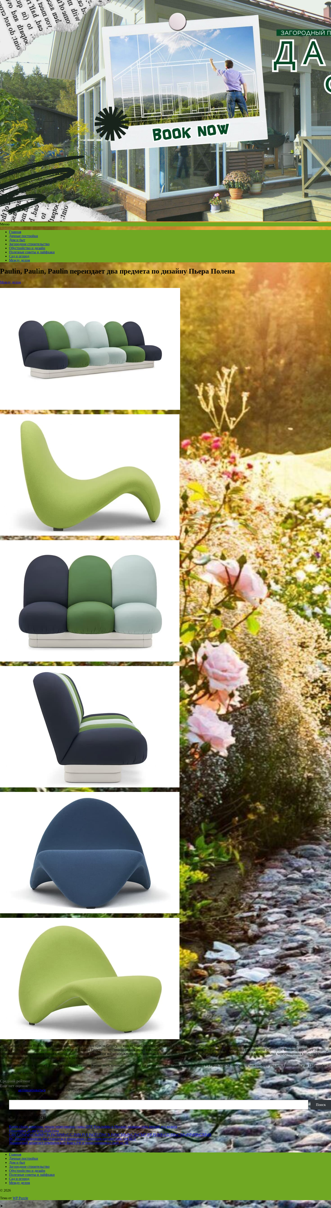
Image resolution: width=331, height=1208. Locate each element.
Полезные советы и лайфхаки (32, 252)
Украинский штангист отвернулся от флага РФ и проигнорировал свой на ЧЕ (69, 1143)
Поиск (14, 1098)
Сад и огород (19, 256)
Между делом (19, 260)
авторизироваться (31, 1090)
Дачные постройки (23, 236)
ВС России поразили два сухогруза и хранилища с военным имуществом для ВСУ (72, 1139)
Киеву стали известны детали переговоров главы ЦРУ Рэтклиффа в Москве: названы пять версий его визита (93, 1126)
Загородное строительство (29, 244)
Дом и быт (17, 240)
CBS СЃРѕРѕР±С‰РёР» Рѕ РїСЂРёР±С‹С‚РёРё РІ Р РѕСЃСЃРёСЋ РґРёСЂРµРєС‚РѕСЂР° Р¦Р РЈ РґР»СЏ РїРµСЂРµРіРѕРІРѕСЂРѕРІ (110, 1135)
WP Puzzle (20, 1198)
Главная (15, 232)
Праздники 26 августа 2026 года (34, 1130)
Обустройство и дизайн (27, 248)
